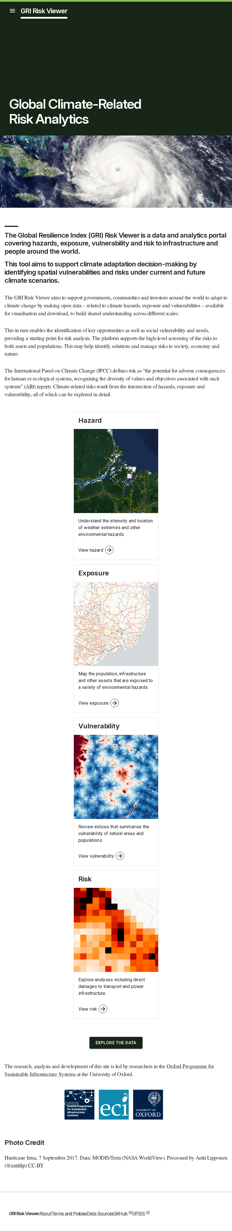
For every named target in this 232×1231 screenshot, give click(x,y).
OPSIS (138, 1213)
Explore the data (116, 1042)
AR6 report (37, 386)
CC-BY (36, 1165)
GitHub (120, 1213)
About (45, 1213)
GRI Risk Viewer (44, 11)
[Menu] (12, 10)
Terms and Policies (69, 1213)
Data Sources (100, 1213)
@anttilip (15, 1165)
